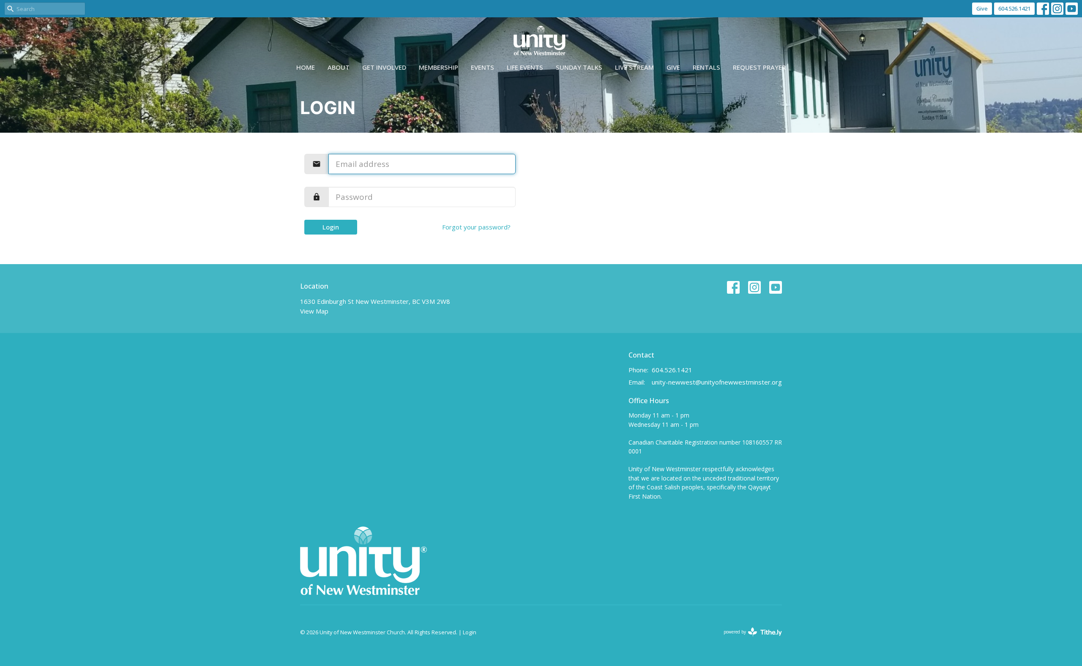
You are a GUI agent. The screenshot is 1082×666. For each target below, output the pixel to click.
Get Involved (384, 67)
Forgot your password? (476, 227)
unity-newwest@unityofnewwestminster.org (717, 382)
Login (330, 227)
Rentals (706, 67)
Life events (525, 67)
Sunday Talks (579, 67)
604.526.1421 (1014, 8)
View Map (314, 311)
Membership (438, 67)
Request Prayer (759, 67)
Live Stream (634, 67)
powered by (748, 639)
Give (982, 8)
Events (482, 67)
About (339, 67)
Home (305, 67)
